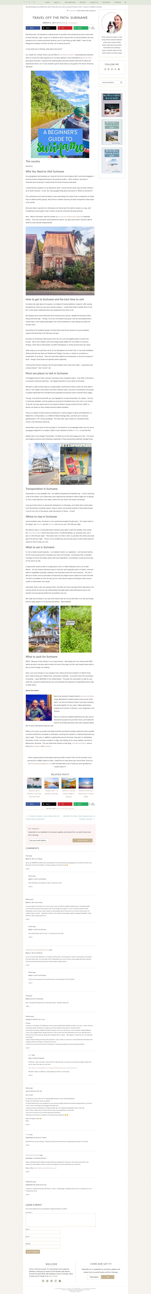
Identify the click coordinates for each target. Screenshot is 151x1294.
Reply (28, 868)
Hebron (77, 430)
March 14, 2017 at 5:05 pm (37, 975)
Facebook (47, 746)
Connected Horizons (32, 1155)
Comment (29, 1212)
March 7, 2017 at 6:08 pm (34, 953)
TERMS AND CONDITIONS (75, 1290)
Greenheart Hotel (34, 533)
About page (117, 53)
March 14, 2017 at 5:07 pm (37, 929)
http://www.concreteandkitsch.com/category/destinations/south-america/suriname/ (52, 1068)
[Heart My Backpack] (67, 11)
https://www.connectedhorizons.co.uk (45, 1168)
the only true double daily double (69, 216)
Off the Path (87, 58)
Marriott (51, 524)
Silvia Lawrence (75, 1288)
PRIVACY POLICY (75, 1291)
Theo (27, 1134)
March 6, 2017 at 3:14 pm (34, 902)
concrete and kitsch (67, 54)
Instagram (37, 746)
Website (28, 1244)
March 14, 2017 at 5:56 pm (37, 879)
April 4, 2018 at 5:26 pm (36, 1058)
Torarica (39, 524)
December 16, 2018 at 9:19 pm (36, 1158)
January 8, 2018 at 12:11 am (35, 1019)
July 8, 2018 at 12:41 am (34, 1091)
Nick (29, 1055)
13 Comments (72, 23)
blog (57, 808)
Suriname (71, 808)
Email (28, 1236)
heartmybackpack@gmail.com (41, 763)
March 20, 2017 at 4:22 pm (34, 999)
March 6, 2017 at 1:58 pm (34, 859)
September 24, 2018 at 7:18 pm (36, 1138)
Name (28, 1229)
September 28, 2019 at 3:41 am (36, 1185)
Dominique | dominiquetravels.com (37, 950)
